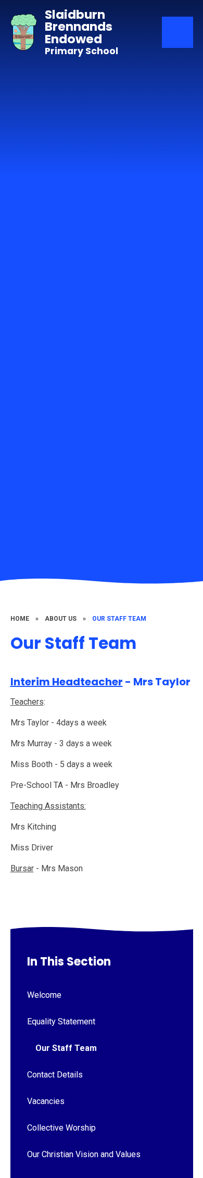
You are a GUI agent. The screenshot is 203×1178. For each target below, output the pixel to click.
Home (19, 618)
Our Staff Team (119, 618)
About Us (61, 618)
